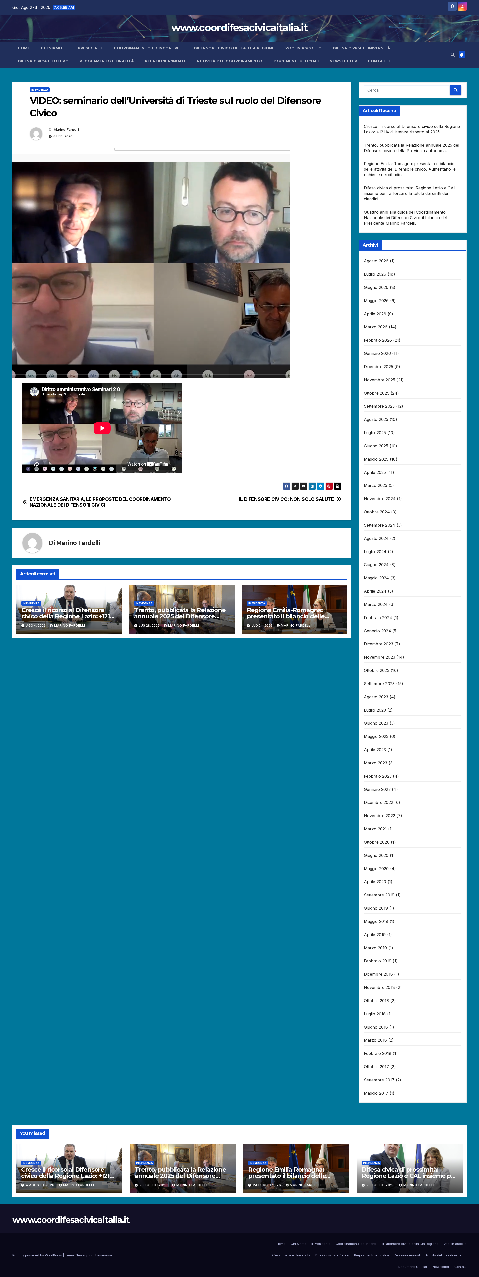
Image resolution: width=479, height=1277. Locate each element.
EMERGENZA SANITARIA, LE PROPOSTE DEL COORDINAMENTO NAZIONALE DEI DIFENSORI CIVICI (100, 502)
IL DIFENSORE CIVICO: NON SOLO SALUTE (286, 499)
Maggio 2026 (376, 300)
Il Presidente (88, 48)
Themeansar (103, 1255)
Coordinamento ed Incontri (146, 48)
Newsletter (343, 61)
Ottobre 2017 (376, 1066)
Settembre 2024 (379, 525)
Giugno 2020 (376, 855)
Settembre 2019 (379, 894)
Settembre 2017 (379, 1079)
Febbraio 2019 (378, 960)
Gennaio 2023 (377, 789)
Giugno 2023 (376, 723)
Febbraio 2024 (378, 617)
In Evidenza (39, 89)
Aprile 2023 (375, 749)
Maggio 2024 (376, 577)
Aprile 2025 (375, 472)
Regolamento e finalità (107, 61)
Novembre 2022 (379, 815)
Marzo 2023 (375, 762)
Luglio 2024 (375, 551)
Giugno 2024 (376, 564)
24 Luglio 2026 (267, 1185)
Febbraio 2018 (378, 1053)
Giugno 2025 (376, 445)
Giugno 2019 (376, 908)
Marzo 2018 (375, 1040)
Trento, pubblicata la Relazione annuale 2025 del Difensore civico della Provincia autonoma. (181, 616)
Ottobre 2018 (376, 1000)
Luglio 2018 (375, 1013)
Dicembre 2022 (378, 802)
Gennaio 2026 (377, 353)
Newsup (82, 1255)
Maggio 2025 (376, 459)
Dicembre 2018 (378, 974)
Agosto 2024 (376, 538)
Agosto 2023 (376, 696)
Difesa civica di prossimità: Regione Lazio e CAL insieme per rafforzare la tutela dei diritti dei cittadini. (410, 193)
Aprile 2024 (375, 591)
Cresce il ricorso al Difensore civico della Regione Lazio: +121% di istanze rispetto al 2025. (68, 616)
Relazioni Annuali (165, 61)
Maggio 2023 (376, 736)
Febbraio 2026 (378, 340)
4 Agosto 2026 (40, 1185)
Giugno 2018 (376, 1027)
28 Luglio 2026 (154, 1185)
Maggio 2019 (376, 921)
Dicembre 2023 (378, 643)
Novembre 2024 (380, 498)
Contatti (379, 61)
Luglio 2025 (375, 432)
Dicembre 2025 (378, 366)
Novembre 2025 (379, 379)
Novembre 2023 (379, 657)
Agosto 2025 (376, 419)
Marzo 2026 (376, 326)
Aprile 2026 (375, 313)
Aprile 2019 (375, 934)
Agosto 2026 (376, 260)
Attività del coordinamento (229, 61)
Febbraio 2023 (378, 776)
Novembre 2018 (379, 987)
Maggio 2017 (376, 1093)
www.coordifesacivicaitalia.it (239, 27)
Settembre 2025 (379, 406)
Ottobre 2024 (377, 511)
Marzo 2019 (375, 947)
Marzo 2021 (375, 828)
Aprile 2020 (375, 881)
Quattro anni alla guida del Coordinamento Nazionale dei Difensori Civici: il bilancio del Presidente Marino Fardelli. (405, 218)
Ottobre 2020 (377, 842)
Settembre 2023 (379, 683)
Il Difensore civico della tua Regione (232, 48)
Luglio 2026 (375, 274)
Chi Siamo (51, 48)
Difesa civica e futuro (43, 61)
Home (24, 48)
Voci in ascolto (303, 48)
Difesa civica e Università (361, 48)
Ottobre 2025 (376, 393)
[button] (453, 54)
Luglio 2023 (375, 710)
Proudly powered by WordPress (37, 1255)
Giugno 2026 (376, 287)
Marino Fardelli (66, 129)
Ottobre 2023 (376, 670)
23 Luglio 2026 (381, 1185)
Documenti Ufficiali (296, 61)
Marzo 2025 (375, 485)
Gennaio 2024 (377, 630)
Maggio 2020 (376, 868)
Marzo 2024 (376, 604)
